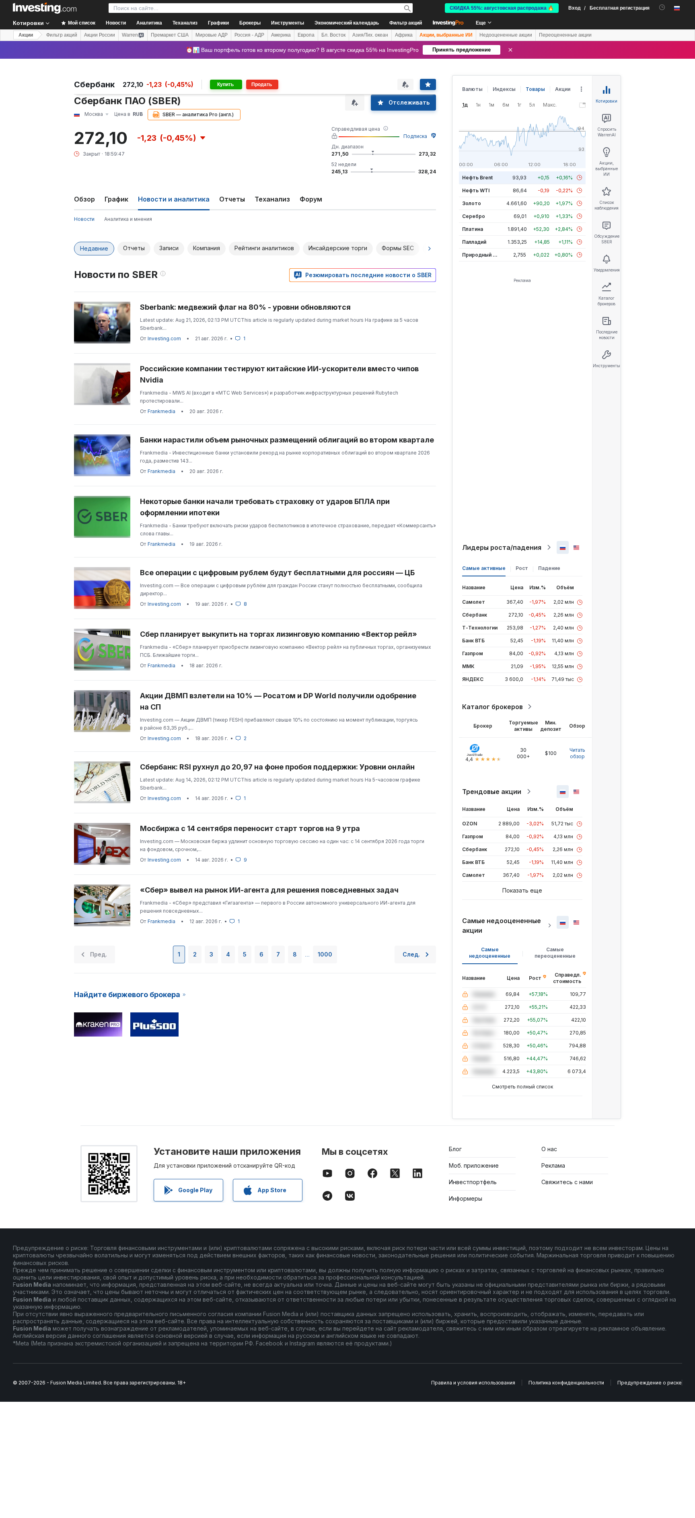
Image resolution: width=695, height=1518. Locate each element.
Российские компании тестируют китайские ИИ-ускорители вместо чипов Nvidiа (279, 374)
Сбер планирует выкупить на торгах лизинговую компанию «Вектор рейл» (278, 634)
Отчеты (232, 199)
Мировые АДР (211, 35)
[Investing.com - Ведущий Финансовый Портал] (44, 8)
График (116, 199)
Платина (472, 229)
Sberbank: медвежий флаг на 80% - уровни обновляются (245, 307)
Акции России (99, 35)
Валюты (472, 89)
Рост (522, 568)
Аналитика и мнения (128, 219)
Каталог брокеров (492, 707)
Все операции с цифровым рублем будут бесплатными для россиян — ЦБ (277, 572)
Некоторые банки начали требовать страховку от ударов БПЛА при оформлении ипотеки (265, 507)
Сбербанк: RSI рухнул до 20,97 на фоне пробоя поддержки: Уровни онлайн (277, 767)
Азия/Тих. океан (370, 35)
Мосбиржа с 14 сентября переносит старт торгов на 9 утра (250, 828)
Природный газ (481, 255)
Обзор (84, 199)
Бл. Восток (333, 35)
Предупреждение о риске (649, 1383)
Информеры (465, 1198)
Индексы (504, 89)
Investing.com (164, 338)
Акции (26, 35)
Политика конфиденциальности (566, 1383)
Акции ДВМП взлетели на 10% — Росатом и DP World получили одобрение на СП (278, 701)
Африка (404, 35)
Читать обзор (577, 753)
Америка (281, 35)
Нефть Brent (477, 178)
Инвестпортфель (473, 1182)
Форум (311, 199)
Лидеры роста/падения (501, 547)
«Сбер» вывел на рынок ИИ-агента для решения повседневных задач (269, 890)
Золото (471, 203)
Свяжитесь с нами (567, 1182)
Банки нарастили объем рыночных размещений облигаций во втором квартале (287, 440)
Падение (549, 568)
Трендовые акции (491, 792)
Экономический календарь (347, 23)
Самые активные (484, 568)
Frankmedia (161, 411)
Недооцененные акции (505, 35)
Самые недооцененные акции (501, 925)
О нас (549, 1149)
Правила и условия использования (473, 1383)
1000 (325, 954)
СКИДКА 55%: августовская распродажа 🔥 (502, 8)
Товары (535, 89)
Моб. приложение (474, 1165)
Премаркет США (170, 35)
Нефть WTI (475, 190)
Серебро (473, 216)
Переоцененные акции (565, 35)
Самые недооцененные (489, 952)
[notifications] (662, 7)
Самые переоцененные (555, 952)
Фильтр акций (405, 23)
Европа (306, 35)
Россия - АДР (249, 35)
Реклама (553, 1165)
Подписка (415, 136)
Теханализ (272, 199)
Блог (455, 1149)
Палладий (474, 242)
